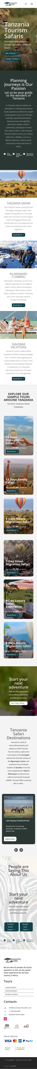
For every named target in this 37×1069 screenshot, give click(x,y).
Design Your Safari (25, 927)
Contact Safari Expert (10, 927)
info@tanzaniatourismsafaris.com (20, 1008)
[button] (21, 849)
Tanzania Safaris (10, 987)
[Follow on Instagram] (5, 1018)
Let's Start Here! (17, 703)
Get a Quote (10, 53)
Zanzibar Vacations (11, 994)
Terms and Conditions (20, 1048)
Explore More (10, 839)
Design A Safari (11, 59)
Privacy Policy (7, 1048)
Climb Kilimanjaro (11, 991)
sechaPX (13, 1066)
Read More (17, 235)
